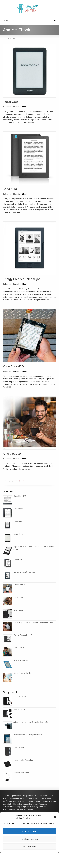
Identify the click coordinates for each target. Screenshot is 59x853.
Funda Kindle (18, 747)
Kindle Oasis (18, 610)
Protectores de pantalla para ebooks (27, 735)
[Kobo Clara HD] (7, 525)
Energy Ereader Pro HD (22, 635)
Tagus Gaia (10, 101)
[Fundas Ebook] (7, 713)
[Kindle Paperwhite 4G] (7, 677)
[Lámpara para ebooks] (7, 776)
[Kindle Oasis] (7, 614)
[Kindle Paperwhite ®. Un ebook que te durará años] (7, 626)
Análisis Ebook (21, 107)
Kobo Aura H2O (13, 366)
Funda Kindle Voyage (21, 697)
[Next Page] (23, 480)
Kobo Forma (18, 509)
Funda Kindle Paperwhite (23, 760)
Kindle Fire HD (19, 648)
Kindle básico (12, 453)
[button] (55, 816)
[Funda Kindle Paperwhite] (7, 764)
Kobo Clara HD (19, 521)
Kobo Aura (10, 189)
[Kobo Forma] (7, 513)
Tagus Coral (18, 534)
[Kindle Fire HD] (7, 652)
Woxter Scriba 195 (20, 660)
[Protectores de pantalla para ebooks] (7, 739)
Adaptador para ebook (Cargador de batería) (30, 722)
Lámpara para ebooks (22, 773)
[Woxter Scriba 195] (7, 664)
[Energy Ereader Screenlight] (7, 576)
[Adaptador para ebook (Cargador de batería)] (7, 726)
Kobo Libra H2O (19, 496)
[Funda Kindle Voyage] (7, 701)
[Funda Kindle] (7, 751)
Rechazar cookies (29, 839)
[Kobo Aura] (7, 563)
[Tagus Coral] (7, 538)
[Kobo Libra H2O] (7, 500)
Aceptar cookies (29, 831)
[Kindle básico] (7, 601)
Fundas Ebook (19, 709)
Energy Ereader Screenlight (21, 279)
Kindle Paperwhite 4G (22, 673)
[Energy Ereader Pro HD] (7, 639)
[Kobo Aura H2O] (7, 588)
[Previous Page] (5, 480)
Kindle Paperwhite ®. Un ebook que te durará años (33, 623)
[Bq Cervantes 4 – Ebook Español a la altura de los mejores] (7, 550)
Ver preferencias (29, 846)
